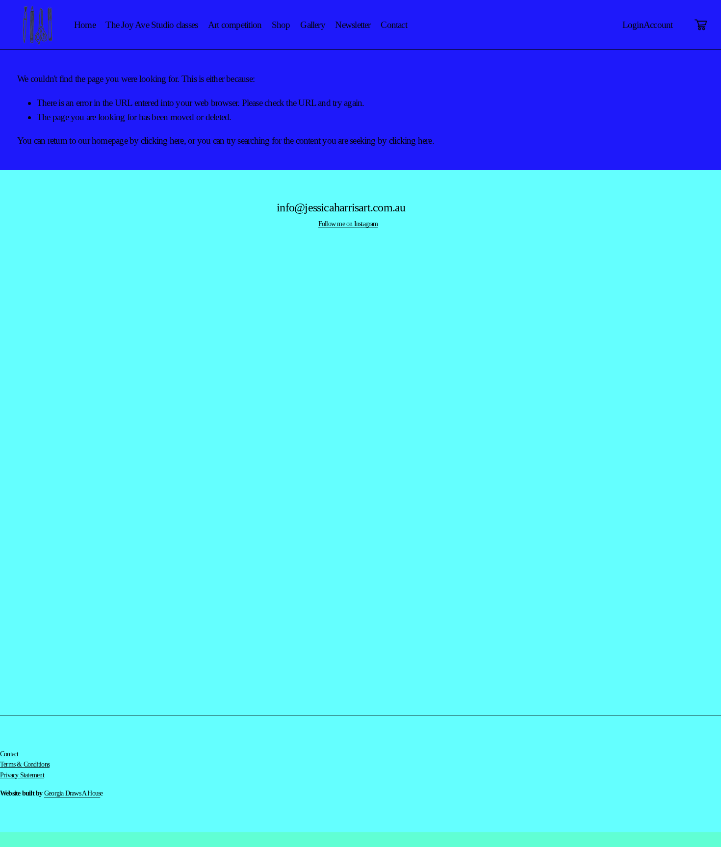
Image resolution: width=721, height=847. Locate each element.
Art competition (234, 25)
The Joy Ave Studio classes (151, 25)
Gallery (312, 25)
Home (85, 25)
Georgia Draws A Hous (72, 793)
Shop (281, 25)
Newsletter (352, 25)
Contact (394, 25)
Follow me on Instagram (348, 224)
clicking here (162, 140)
